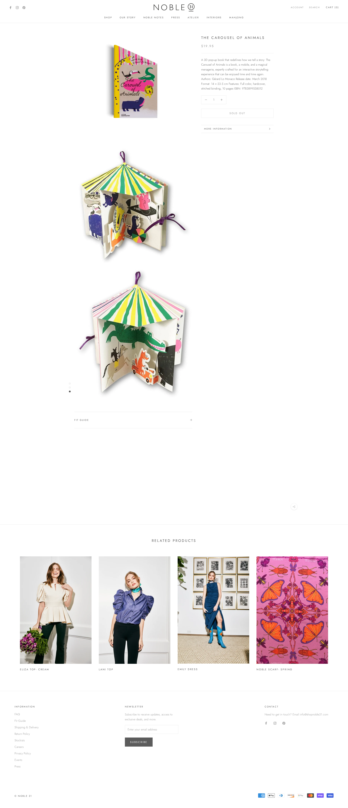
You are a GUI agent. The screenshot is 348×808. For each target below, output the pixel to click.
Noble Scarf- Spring (274, 669)
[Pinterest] (23, 7)
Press (175, 17)
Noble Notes (153, 17)
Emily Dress (188, 669)
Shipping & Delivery (26, 727)
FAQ (17, 714)
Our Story (128, 17)
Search (314, 7)
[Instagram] (17, 7)
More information (218, 128)
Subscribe (138, 742)
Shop (108, 17)
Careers (19, 747)
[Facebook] (10, 7)
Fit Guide (81, 420)
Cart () (332, 7)
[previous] (11, 612)
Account (297, 7)
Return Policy (22, 734)
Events (18, 760)
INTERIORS (214, 17)
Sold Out (237, 113)
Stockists (19, 740)
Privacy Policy (22, 753)
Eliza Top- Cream (34, 669)
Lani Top (106, 669)
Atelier (193, 17)
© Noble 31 (23, 796)
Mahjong (236, 17)
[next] (337, 612)
